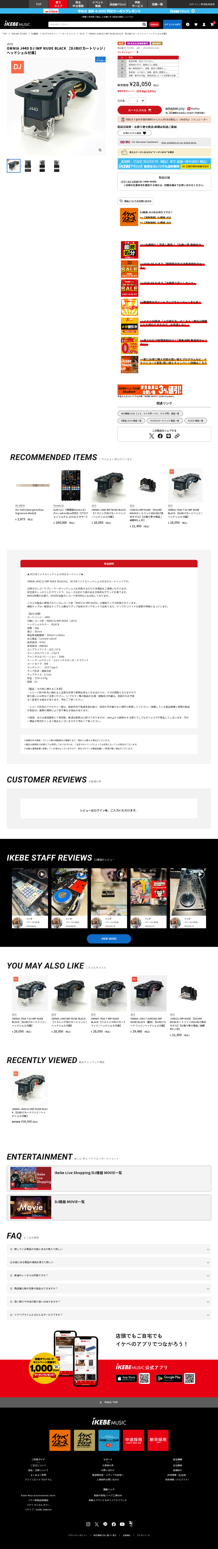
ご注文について (38, 1465)
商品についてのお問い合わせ (137, 200)
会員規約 (126, 1535)
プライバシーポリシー (77, 1535)
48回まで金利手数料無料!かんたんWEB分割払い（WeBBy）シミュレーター (167, 119)
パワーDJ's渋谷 (129, 181)
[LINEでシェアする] (168, 436)
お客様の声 (108, 1465)
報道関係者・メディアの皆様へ (108, 1475)
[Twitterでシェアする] (151, 436)
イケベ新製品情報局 (38, 1500)
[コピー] (177, 436)
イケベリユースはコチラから (55, 1306)
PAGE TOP (111, 1402)
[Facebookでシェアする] (160, 436)
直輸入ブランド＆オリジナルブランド (108, 1500)
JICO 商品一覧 (196, 420)
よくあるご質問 (38, 1475)
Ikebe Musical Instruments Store (38, 1495)
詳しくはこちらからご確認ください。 (168, 1293)
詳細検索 (154, 24)
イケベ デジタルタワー (38, 1505)
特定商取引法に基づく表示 (105, 1535)
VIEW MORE (109, 938)
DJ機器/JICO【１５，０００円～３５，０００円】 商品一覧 (150, 413)
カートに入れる (137, 110)
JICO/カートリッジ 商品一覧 (165, 420)
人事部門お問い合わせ (108, 1479)
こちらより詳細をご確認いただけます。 (63, 1320)
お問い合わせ (108, 1470)
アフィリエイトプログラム (38, 1479)
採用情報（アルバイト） (177, 1479)
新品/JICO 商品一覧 (132, 420)
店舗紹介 (177, 1470)
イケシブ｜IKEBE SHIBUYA (38, 1509)
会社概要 (177, 1465)
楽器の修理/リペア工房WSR (108, 1495)
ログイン (193, 4)
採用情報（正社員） (177, 1475)
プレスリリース (143, 1535)
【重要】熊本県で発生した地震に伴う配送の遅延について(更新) (109, 16)
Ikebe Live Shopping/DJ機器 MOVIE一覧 (88, 1172)
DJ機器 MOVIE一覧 (70, 1201)
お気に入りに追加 (132, 133)
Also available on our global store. (179, 143)
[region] (109, 1097)
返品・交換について (38, 1470)
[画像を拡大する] (100, 150)
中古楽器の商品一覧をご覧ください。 (110, 1280)
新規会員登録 (208, 4)
